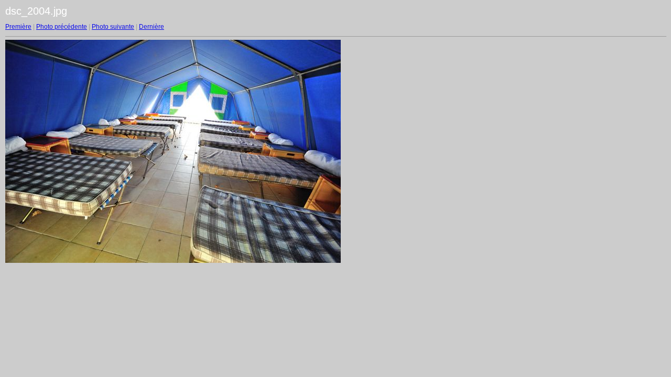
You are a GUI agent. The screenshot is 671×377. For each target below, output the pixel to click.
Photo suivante (113, 26)
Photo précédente (61, 26)
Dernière (151, 26)
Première (18, 26)
